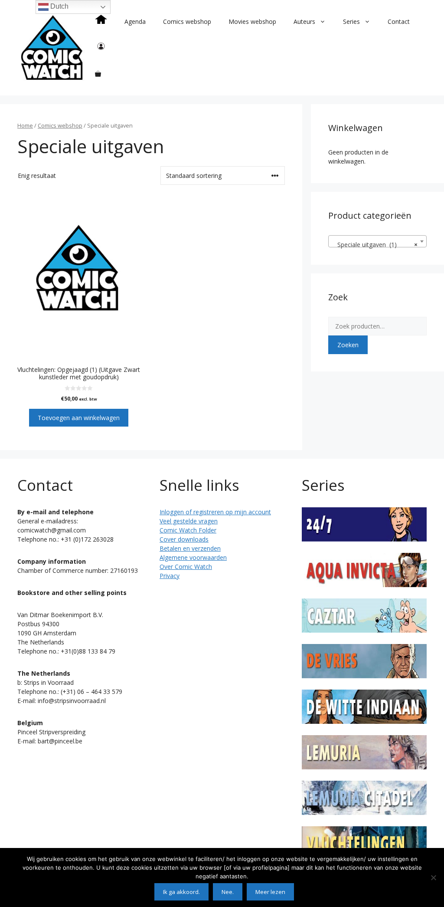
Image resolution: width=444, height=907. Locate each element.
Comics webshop (187, 21)
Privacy (170, 576)
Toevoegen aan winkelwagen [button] (79, 418)
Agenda (135, 21)
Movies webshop (252, 21)
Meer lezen (270, 892)
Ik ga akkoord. (181, 892)
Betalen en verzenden (190, 548)
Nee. (228, 892)
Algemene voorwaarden (193, 557)
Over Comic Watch (186, 566)
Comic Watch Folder (188, 530)
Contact (399, 21)
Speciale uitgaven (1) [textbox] (375, 244)
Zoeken (348, 345)
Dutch (59, 6)
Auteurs (304, 21)
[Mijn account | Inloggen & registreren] (101, 48)
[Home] (101, 22)
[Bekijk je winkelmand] (98, 74)
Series (351, 21)
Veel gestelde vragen (189, 521)
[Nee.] (433, 877)
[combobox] (377, 241)
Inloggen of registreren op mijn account (215, 512)
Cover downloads (184, 539)
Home (25, 125)
